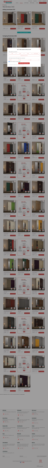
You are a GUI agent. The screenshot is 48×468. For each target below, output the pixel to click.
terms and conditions (22, 64)
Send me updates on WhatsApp (14, 61)
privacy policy (17, 64)
